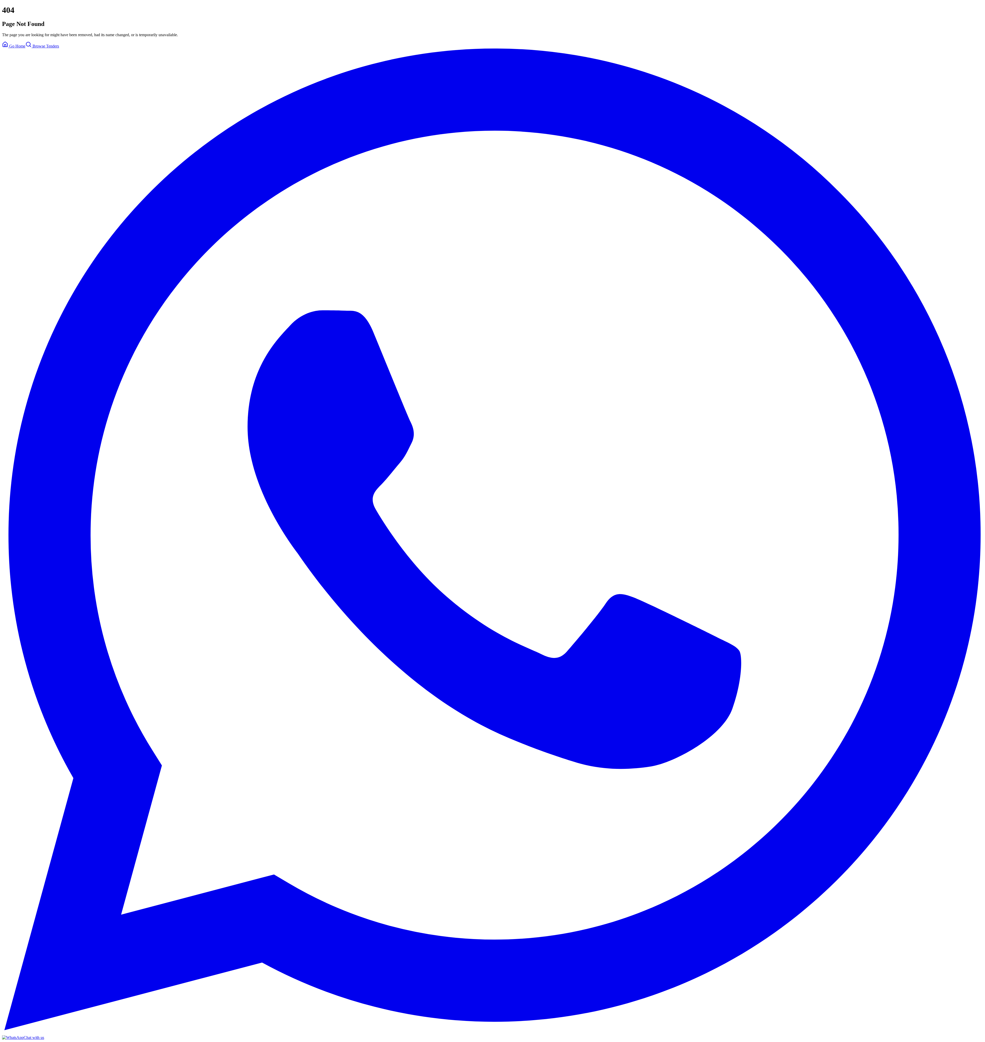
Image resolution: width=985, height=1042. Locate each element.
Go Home (16, 46)
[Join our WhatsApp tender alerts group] (492, 1029)
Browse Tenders (45, 46)
